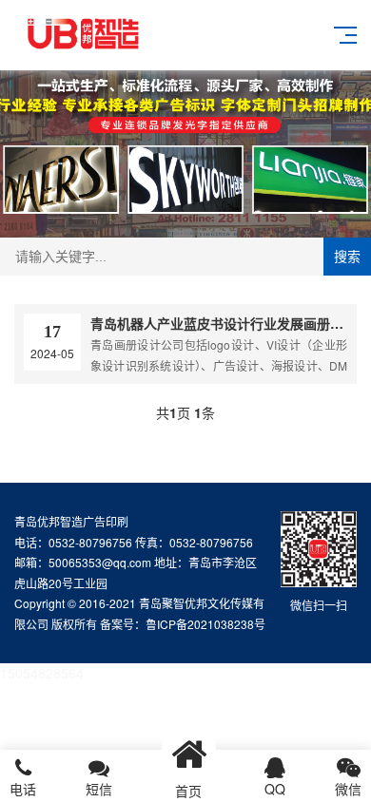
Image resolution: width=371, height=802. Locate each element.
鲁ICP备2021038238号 (205, 624)
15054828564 (42, 672)
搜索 (347, 256)
